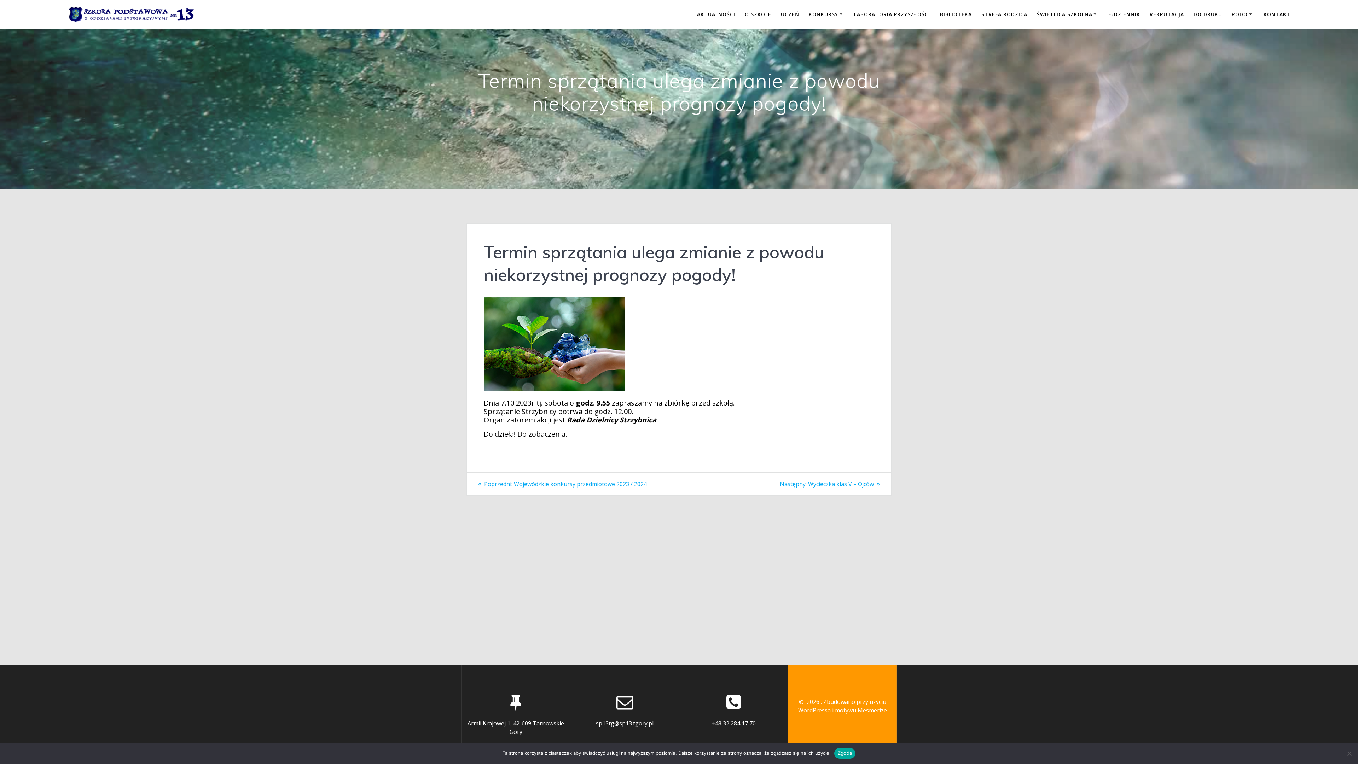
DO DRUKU (1208, 14)
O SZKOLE (758, 14)
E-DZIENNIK (1124, 14)
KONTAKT (1277, 14)
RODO (1240, 14)
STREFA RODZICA (1004, 14)
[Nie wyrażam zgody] (1349, 753)
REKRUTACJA (1167, 14)
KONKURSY (823, 14)
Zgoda (845, 753)
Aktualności (716, 14)
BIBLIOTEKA (956, 14)
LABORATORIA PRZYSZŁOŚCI (892, 14)
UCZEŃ (790, 14)
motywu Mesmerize (861, 710)
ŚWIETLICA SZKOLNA (1064, 14)
